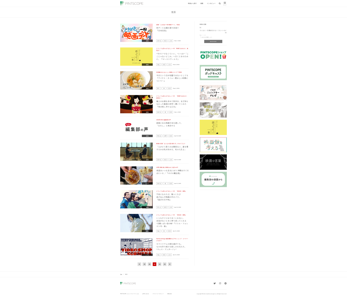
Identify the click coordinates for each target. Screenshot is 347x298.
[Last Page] (170, 264)
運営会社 (169, 293)
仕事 (165, 136)
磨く (158, 88)
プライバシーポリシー (158, 293)
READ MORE (213, 41)
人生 (170, 40)
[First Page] (139, 264)
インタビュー (211, 3)
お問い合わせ (145, 293)
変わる (159, 136)
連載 (201, 3)
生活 (165, 40)
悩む (158, 64)
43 (164, 264)
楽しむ (159, 207)
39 (144, 264)
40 (149, 264)
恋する (159, 40)
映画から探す (192, 3)
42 (159, 264)
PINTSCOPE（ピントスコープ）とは (129, 293)
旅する (159, 112)
